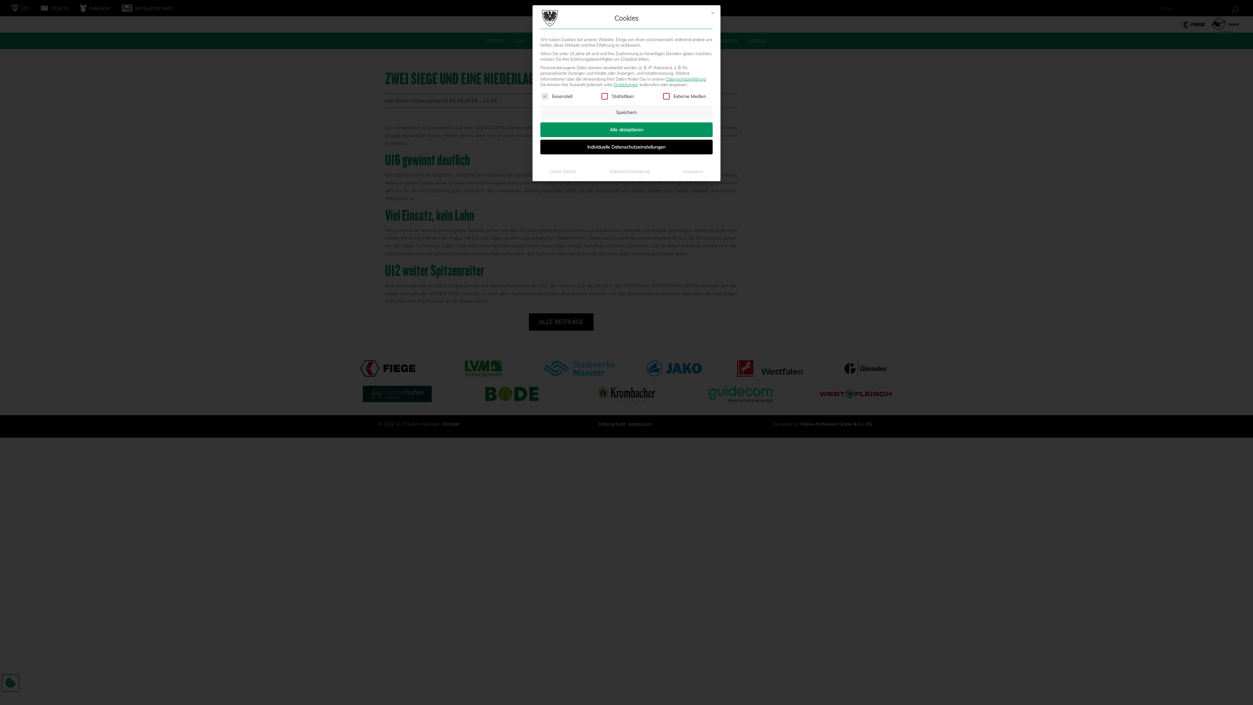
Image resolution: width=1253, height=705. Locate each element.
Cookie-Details (562, 171)
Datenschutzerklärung (686, 79)
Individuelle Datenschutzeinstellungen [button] (626, 147)
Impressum (693, 171)
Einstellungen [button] (626, 84)
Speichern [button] (626, 112)
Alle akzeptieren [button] (626, 130)
